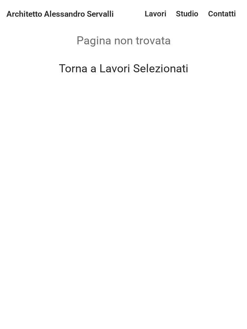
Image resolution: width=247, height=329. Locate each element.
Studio (187, 13)
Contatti (222, 13)
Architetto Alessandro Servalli (60, 14)
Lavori (155, 13)
